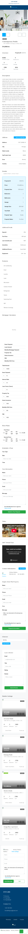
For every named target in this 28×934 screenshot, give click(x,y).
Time (3, 462)
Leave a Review (6, 643)
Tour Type (5, 451)
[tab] (4, 35)
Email (3, 486)
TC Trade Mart (6, 898)
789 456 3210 (12, 574)
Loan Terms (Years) (7, 386)
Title (5, 663)
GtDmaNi (7, 838)
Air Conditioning (8, 265)
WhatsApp (8, 919)
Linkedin (15, 919)
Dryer (5, 270)
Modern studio (8, 791)
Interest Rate (5, 379)
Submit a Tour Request (14, 512)
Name (3, 472)
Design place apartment (11, 827)
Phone (4, 479)
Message (4, 493)
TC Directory (6, 896)
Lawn (5, 278)
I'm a (3, 606)
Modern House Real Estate (10, 766)
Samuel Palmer (8, 730)
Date (3, 455)
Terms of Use (7, 508)
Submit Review (14, 687)
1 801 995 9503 (14, 1)
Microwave (6, 282)
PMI (3, 414)
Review (6, 674)
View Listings (22, 568)
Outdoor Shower (8, 286)
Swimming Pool (7, 299)
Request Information (14, 628)
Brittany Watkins (8, 802)
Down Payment (6, 372)
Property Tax (5, 393)
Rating (6, 670)
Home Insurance (6, 400)
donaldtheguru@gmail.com (14, 3)
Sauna (5, 295)
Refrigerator (7, 291)
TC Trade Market (7, 899)
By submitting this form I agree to (12, 507)
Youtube (22, 919)
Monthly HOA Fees (7, 407)
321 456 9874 (21, 574)
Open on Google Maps (20, 137)
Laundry (6, 274)
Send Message (8, 881)
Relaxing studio (8, 755)
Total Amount (5, 365)
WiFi (5, 303)
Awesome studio (8, 718)
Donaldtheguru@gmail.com (11, 910)
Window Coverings (8, 307)
